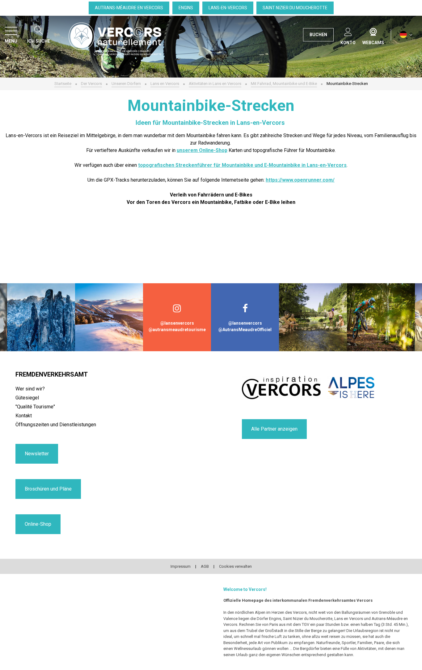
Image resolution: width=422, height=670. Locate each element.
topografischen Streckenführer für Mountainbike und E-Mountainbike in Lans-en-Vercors (242, 165)
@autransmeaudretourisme (177, 329)
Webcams (373, 30)
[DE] (406, 34)
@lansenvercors (177, 323)
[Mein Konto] (348, 30)
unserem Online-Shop (202, 150)
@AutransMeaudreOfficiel (245, 329)
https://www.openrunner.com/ (300, 180)
